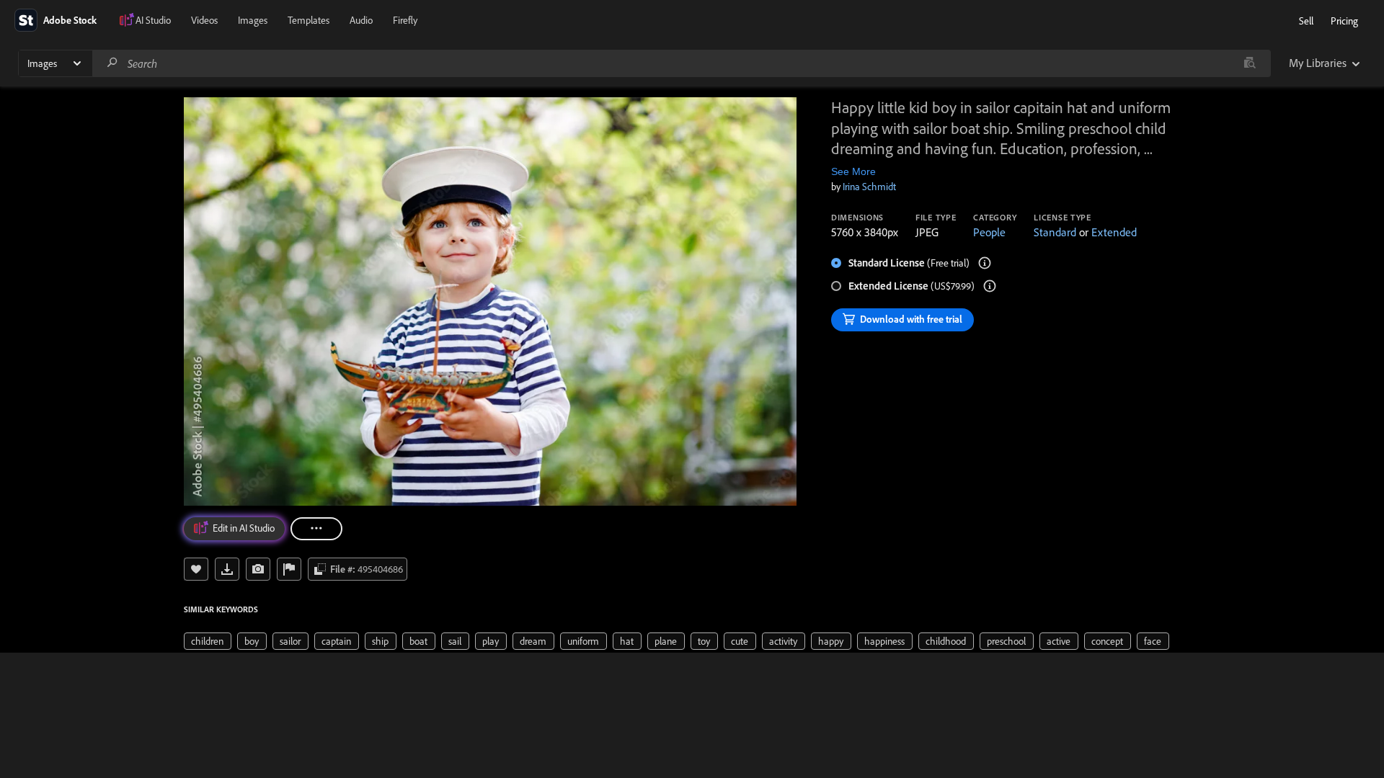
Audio (361, 20)
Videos (204, 20)
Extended (1114, 232)
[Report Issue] (289, 569)
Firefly (405, 20)
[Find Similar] (258, 569)
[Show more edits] (316, 528)
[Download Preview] (227, 569)
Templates (308, 20)
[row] (207, 641)
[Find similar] (1250, 63)
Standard (1055, 232)
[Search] (112, 63)
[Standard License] (984, 262)
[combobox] (681, 63)
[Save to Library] (196, 569)
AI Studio (153, 20)
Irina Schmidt (869, 186)
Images (252, 20)
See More (853, 171)
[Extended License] (989, 286)
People (989, 232)
